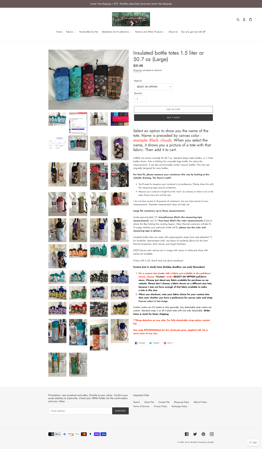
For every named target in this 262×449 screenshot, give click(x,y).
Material (138, 80)
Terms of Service (141, 406)
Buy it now (173, 117)
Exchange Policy (179, 406)
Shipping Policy (181, 402)
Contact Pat (163, 402)
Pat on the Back (191, 442)
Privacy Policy (160, 406)
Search (136, 402)
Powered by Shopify (206, 442)
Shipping (137, 70)
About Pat (149, 402)
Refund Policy (200, 402)
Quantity (138, 93)
